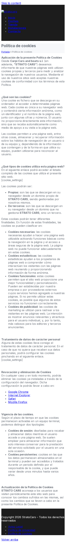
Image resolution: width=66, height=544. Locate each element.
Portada (5, 52)
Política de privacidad (21, 530)
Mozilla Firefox (17, 402)
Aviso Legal (15, 526)
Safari (12, 398)
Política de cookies (20, 533)
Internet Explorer (19, 395)
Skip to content (11, 3)
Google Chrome (18, 392)
